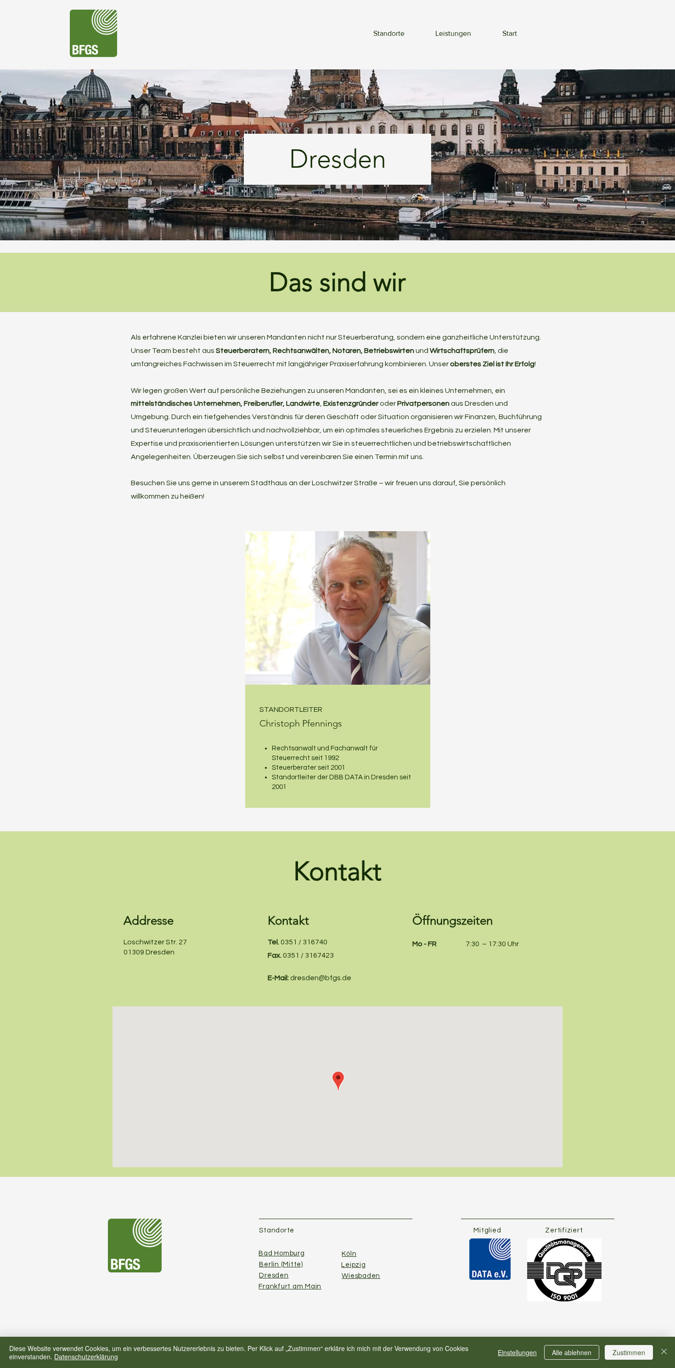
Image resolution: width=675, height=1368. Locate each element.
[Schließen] (663, 1352)
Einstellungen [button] (517, 1352)
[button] (380, 33)
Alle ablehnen (571, 1352)
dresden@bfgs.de (320, 978)
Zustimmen (629, 1352)
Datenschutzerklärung (86, 1356)
